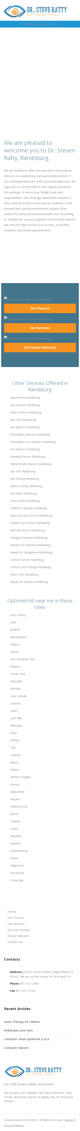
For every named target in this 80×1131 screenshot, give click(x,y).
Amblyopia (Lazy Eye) (18, 1030)
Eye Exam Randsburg (23, 493)
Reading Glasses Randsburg (27, 456)
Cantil (13, 828)
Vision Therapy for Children (22, 1022)
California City (19, 806)
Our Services (40, 328)
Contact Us (15, 942)
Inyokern (15, 843)
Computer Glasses (16, 1048)
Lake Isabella (18, 696)
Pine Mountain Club (22, 659)
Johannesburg (19, 851)
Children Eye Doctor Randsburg (30, 523)
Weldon (15, 770)
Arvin (13, 622)
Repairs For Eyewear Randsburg (30, 545)
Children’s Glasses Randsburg (28, 508)
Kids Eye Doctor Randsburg (27, 530)
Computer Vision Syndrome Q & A (26, 1039)
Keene (14, 858)
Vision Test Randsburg (24, 574)
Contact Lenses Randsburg (27, 560)
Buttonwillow (18, 637)
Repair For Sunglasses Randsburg (31, 552)
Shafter (14, 740)
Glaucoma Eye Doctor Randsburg (31, 515)
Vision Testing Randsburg (26, 486)
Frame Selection (18, 936)
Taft (13, 747)
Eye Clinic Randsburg (23, 420)
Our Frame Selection (40, 347)
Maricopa (16, 725)
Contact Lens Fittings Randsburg (30, 567)
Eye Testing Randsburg (24, 478)
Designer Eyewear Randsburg (28, 537)
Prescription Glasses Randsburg (30, 434)
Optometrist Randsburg (25, 397)
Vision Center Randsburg (25, 412)
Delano (14, 644)
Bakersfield (17, 792)
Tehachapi (16, 880)
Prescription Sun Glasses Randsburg (32, 442)
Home (12, 911)
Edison (14, 652)
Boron (14, 814)
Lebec (14, 711)
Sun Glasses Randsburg (25, 449)
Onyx (13, 733)
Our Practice (40, 308)
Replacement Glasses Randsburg (30, 464)
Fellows (15, 666)
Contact (41, 99)
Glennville (16, 681)
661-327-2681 (29, 983)
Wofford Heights (20, 777)
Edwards (15, 836)
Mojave (15, 799)
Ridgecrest (16, 865)
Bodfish (15, 630)
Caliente (15, 821)
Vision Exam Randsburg (25, 501)
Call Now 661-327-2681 (40, 24)
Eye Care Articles (19, 930)
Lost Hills (16, 718)
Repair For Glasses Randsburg (29, 582)
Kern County (18, 615)
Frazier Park (17, 674)
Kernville (15, 688)
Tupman (15, 755)
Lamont (15, 703)
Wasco (14, 762)
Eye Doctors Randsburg (25, 405)
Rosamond (17, 873)
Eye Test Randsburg (22, 471)
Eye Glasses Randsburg (24, 427)
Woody (14, 784)
